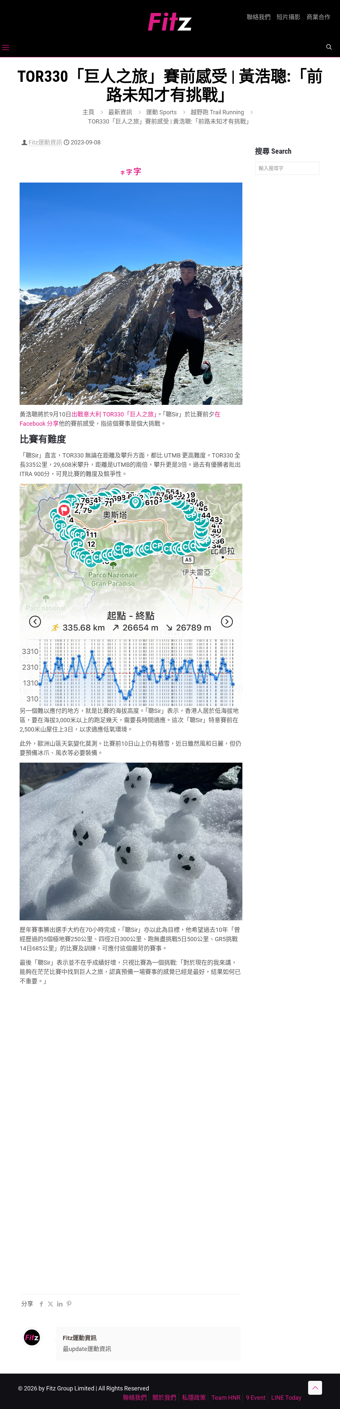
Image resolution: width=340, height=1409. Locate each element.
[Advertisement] (287, 284)
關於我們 (164, 1397)
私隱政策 (194, 1397)
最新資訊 (120, 112)
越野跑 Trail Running (217, 112)
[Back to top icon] (315, 1388)
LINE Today (286, 1397)
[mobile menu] (5, 47)
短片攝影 (288, 17)
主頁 (88, 112)
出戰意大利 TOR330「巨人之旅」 (114, 414)
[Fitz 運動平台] (170, 19)
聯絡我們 (259, 17)
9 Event (256, 1397)
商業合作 (318, 17)
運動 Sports (161, 112)
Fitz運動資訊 (45, 142)
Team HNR (226, 1397)
